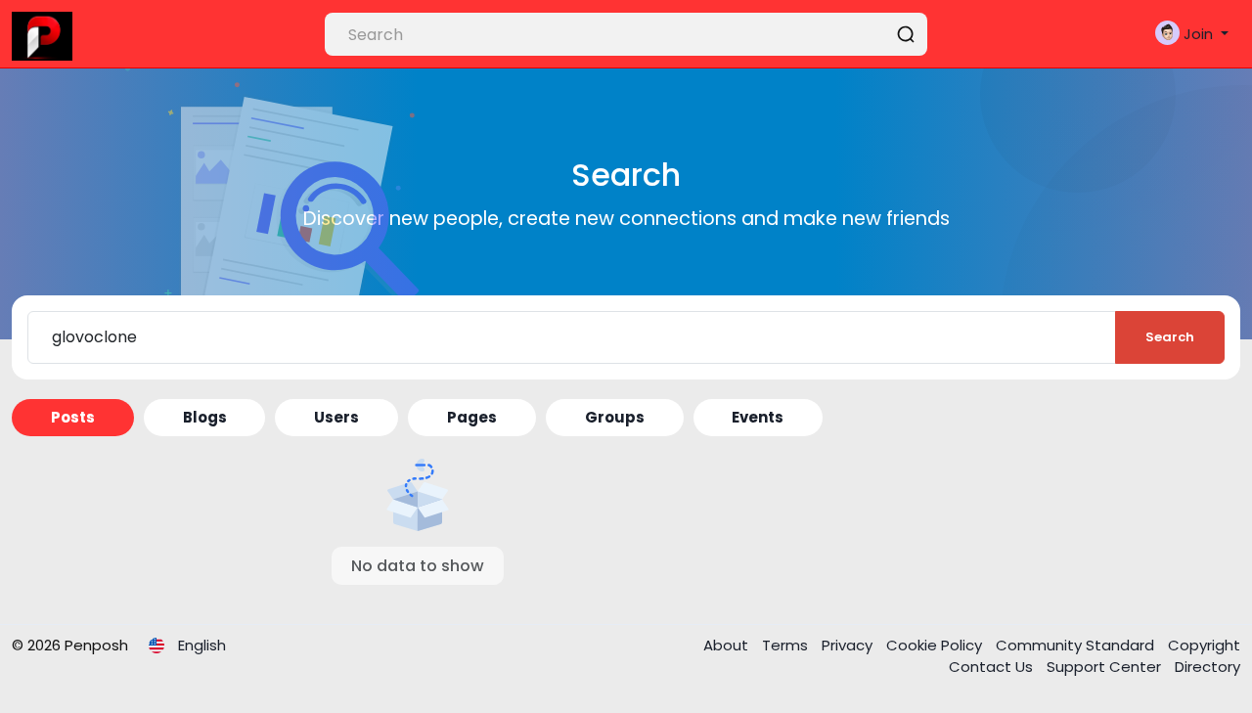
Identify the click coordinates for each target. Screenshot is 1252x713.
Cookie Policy (936, 645)
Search (1169, 337)
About (727, 645)
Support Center (1106, 666)
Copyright (1204, 645)
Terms (787, 645)
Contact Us (993, 666)
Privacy (849, 645)
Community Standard (1077, 645)
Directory (1207, 666)
